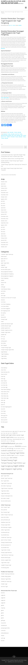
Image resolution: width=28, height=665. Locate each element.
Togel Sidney (4, 358)
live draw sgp (10, 448)
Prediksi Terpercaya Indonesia (7, 574)
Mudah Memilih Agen (5, 557)
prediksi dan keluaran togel (7, 323)
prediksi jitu (3, 455)
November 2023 (4, 194)
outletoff (4, 450)
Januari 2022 (3, 240)
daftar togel (18, 134)
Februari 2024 (4, 188)
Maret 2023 (3, 210)
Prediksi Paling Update (6, 576)
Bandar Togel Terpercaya (19, 437)
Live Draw (3, 302)
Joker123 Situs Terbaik (6, 540)
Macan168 (3, 317)
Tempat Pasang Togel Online (14, 136)
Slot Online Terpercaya (6, 486)
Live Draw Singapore (5, 308)
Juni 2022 (3, 229)
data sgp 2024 (4, 415)
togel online (4, 138)
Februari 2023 (4, 212)
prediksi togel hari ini (5, 328)
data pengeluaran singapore (7, 276)
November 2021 (4, 244)
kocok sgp (3, 411)
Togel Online (17, 132)
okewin (2, 635)
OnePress (10, 661)
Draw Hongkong (4, 278)
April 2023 (3, 207)
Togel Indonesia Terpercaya (7, 555)
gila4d (2, 610)
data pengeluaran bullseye (7, 271)
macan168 (3, 623)
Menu (26, 7)
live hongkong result (5, 310)
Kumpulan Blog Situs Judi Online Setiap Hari (13, 2)
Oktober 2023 (4, 197)
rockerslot (3, 630)
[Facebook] (2, 125)
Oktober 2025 (4, 181)
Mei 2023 (3, 205)
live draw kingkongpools (6, 406)
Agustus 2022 (4, 225)
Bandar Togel (4, 267)
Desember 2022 (4, 216)
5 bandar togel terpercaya (6, 431)
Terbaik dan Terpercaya (6, 537)
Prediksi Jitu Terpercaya (6, 581)
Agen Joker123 (4, 258)
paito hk (3, 404)
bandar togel (20, 435)
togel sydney (17, 469)
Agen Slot (3, 260)
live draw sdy (3, 448)
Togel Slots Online (5, 491)
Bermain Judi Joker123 (6, 545)
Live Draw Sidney (5, 306)
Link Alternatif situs (5, 532)
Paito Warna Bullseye (5, 389)
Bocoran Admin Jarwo (6, 501)
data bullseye (9, 439)
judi (13, 135)
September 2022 (4, 223)
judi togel (23, 135)
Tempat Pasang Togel (6, 347)
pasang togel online (5, 628)
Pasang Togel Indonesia (6, 552)
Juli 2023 (3, 201)
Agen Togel (3, 433)
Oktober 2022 (4, 220)
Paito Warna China (5, 391)
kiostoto (3, 136)
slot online (13, 458)
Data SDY (8, 441)
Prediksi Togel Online (5, 332)
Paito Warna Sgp (4, 398)
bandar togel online (9, 134)
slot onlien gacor (5, 457)
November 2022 (4, 218)
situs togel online (5, 97)
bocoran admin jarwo (5, 269)
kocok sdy (3, 413)
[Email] (7, 125)
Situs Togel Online (5, 480)
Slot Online (3, 343)
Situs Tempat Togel (5, 507)
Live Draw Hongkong (5, 304)
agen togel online (9, 433)
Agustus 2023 (4, 199)
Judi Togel (3, 295)
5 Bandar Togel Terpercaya (7, 254)
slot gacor (22, 455)
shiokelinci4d (4, 625)
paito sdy (3, 400)
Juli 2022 (3, 227)
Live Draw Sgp (4, 387)
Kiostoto (3, 48)
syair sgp (3, 638)
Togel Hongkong (4, 354)
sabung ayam (4, 341)
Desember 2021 (4, 242)
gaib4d (2, 605)
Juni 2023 (3, 203)
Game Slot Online (5, 517)
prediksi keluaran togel (6, 325)
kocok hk (3, 409)
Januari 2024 (3, 190)
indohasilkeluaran (6, 135)
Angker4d (3, 265)
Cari (2, 144)
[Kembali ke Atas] (14, 657)
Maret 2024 (3, 186)
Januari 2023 (3, 214)
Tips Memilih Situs (5, 535)
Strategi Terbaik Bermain (6, 542)
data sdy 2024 (4, 419)
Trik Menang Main (5, 567)
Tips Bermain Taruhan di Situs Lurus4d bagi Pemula (12, 158)
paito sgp (3, 402)
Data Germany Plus (5, 372)
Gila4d (2, 284)
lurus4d (2, 315)
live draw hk (23, 446)
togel (24, 136)
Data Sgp (3, 378)
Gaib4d (2, 280)
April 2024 (3, 184)
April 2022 (3, 233)
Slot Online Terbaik (5, 498)
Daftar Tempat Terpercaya (7, 514)
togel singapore (6, 469)
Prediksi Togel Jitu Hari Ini (6, 330)
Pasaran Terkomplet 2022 (6, 496)
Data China (3, 370)
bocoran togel (4, 439)
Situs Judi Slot (4, 509)
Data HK (23, 439)
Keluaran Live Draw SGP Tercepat (8, 297)
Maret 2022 (3, 236)
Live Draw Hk (4, 383)
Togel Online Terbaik (5, 550)
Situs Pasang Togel (5, 512)
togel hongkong (7, 466)
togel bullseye (4, 351)
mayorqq (23, 448)
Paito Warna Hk (4, 393)
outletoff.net (11, 450)
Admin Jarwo (4, 256)
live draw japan (4, 422)
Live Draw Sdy (4, 385)
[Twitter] (5, 125)
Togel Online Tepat (5, 562)
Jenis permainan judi (5, 519)
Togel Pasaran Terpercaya (7, 488)
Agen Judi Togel (22, 431)
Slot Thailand (4, 345)
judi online (17, 135)
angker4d (3, 595)
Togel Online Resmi (5, 493)
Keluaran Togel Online (6, 579)
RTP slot (3, 338)
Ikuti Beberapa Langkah (6, 527)
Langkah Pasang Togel (6, 565)
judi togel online (11, 446)
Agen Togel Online (5, 263)
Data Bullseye (4, 367)
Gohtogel (3, 287)
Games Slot (3, 282)
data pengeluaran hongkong (7, 273)
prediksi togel (10, 455)
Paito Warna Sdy (4, 396)
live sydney (3, 313)
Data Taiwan (4, 380)
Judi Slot (3, 293)
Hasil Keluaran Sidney (5, 289)
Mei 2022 (3, 231)
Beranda (2, 11)
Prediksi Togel (4, 584)
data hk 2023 (3, 441)
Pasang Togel (4, 319)
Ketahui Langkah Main (6, 560)
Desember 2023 (4, 192)
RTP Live (3, 336)
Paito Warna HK (19, 450)
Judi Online (10, 132)
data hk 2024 (4, 417)
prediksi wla (3, 334)
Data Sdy (3, 376)
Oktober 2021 (4, 246)
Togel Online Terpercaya (6, 483)
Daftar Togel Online (5, 530)
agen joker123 (15, 431)
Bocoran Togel (4, 586)
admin (20, 25)
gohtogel (3, 620)
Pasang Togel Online (17, 453)
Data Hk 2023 (4, 374)
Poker (2, 321)
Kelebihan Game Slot (5, 522)
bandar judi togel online (8, 435)
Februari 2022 (4, 238)
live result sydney (17, 448)
